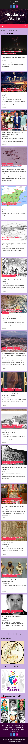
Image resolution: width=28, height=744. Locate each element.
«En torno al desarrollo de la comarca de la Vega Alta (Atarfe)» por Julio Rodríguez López (14, 355)
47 (17, 634)
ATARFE (4, 88)
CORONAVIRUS (18, 727)
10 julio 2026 (5, 209)
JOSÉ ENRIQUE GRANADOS (8, 390)
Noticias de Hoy (13, 53)
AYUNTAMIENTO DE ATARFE (8, 51)
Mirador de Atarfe (14, 16)
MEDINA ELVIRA (6, 204)
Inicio (14, 3)
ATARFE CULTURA (6, 461)
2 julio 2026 (5, 320)
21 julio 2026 (5, 136)
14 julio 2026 (5, 173)
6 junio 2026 (5, 509)
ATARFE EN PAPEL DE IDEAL (12, 274)
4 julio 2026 (5, 246)
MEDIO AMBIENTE (7, 725)
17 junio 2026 (5, 471)
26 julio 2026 (5, 60)
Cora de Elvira (6, 208)
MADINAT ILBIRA (17, 202)
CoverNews (10, 741)
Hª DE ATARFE (5, 53)
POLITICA (21, 729)
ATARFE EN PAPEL (6, 425)
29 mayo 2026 (6, 583)
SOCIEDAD (6, 729)
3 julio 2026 (5, 283)
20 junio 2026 (5, 434)
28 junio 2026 (5, 358)
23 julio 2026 (5, 97)
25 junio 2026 (5, 397)
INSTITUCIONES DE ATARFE (15, 128)
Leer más (4, 68)
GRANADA (14, 729)
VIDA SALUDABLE (20, 725)
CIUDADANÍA (18, 51)
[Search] (25, 25)
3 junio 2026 (5, 546)
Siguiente (21, 634)
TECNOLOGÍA (14, 731)
